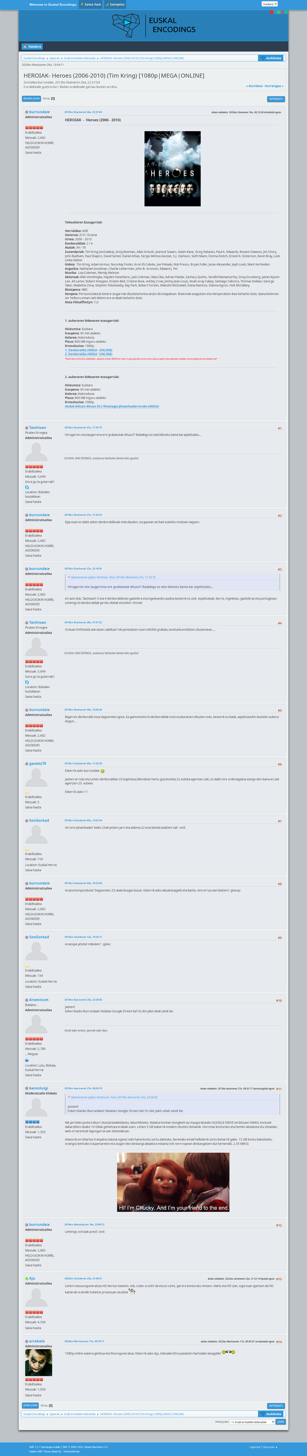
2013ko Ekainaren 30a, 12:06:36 (83, 709)
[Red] (272, 12)
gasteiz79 (37, 763)
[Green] (279, 12)
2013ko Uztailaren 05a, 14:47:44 (83, 820)
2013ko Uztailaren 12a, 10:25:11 (83, 936)
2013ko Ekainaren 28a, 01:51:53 (83, 622)
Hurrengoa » (274, 86)
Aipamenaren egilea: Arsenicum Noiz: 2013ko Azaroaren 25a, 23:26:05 (114, 1097)
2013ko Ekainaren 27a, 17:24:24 (83, 514)
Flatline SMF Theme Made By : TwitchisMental (54, 1451)
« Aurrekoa (254, 86)
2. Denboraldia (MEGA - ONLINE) (88, 354)
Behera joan (31, 98)
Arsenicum (39, 999)
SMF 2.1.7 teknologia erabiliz (44, 1447)
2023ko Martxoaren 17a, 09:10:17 (84, 1341)
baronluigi (38, 1088)
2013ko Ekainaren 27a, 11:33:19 (83, 427)
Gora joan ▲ (270, 1447)
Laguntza (254, 1447)
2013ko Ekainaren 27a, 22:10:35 (83, 568)
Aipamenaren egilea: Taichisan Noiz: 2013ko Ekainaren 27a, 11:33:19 (113, 577)
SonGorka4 (39, 820)
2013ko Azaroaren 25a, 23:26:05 (83, 999)
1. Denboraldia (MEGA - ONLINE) (88, 350)
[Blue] (275, 12)
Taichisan (37, 427)
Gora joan (30, 1405)
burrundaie (39, 111)
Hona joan (221, 1422)
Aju (32, 1278)
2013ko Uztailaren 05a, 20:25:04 (83, 883)
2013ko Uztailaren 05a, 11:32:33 (83, 763)
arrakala (37, 1341)
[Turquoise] (286, 12)
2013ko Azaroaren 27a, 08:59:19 (83, 1088)
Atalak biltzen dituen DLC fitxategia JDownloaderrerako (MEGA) (112, 406)
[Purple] (282, 12)
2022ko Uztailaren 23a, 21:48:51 (83, 1278)
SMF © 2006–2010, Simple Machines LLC (85, 1447)
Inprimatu (276, 99)
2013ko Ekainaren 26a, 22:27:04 (83, 112)
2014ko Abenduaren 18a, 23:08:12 (84, 1224)
